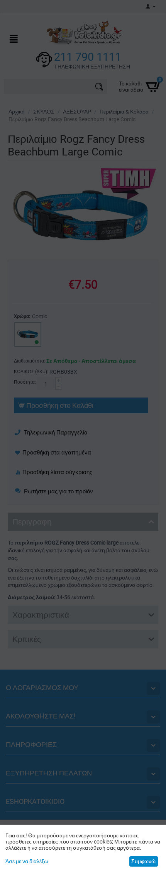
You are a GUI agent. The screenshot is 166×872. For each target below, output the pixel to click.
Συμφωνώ (143, 861)
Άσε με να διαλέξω (26, 861)
